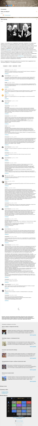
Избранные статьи (22, 2)
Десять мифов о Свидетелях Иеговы (10, 326)
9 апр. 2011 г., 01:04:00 (13, 162)
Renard (6, 181)
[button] (36, 11)
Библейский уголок (10, 2)
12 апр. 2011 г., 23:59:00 (13, 279)
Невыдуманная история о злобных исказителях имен (14, 361)
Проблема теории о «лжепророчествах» (11, 338)
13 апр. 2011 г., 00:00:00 (14, 284)
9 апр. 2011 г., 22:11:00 (10, 175)
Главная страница (5, 391)
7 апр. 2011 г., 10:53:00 (10, 89)
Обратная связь (4, 393)
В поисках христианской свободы (9, 349)
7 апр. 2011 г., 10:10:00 (11, 82)
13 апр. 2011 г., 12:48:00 (10, 290)
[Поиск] (36, 1)
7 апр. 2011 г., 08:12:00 (14, 75)
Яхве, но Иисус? (5, 11)
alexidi (6, 89)
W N (5, 175)
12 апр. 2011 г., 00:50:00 (13, 236)
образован (9, 49)
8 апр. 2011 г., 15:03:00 (13, 152)
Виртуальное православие (8, 372)
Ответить (7, 73)
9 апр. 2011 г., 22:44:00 (11, 181)
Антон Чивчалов (8, 75)
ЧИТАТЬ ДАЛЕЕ (33, 346)
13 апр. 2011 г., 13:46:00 (13, 295)
